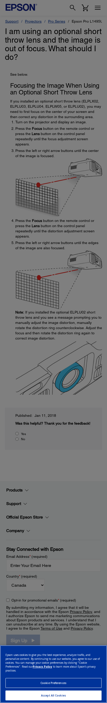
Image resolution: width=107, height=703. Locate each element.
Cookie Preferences (53, 683)
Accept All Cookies (53, 695)
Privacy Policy (42, 666)
